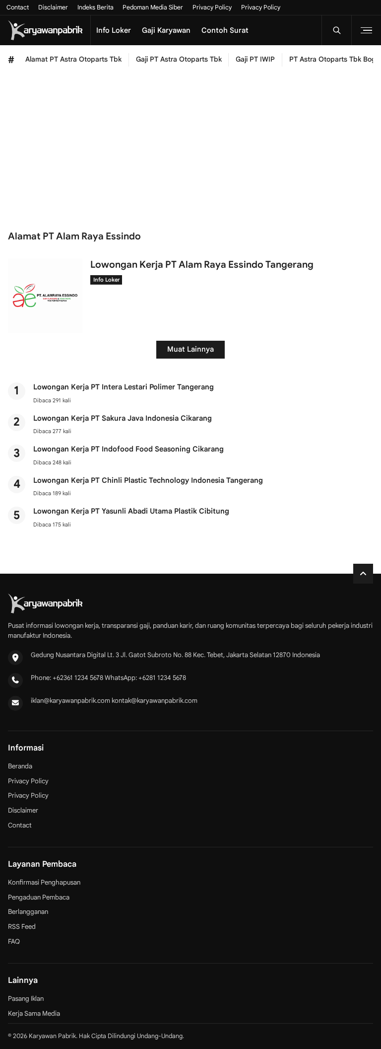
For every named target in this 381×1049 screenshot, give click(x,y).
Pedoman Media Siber (153, 7)
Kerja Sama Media (34, 1013)
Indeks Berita (95, 7)
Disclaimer (53, 7)
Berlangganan (28, 911)
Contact (17, 7)
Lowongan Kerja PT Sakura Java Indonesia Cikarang (122, 418)
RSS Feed (22, 926)
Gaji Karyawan (166, 30)
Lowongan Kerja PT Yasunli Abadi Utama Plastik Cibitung (131, 511)
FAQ (14, 941)
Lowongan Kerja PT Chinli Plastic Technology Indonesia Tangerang (148, 480)
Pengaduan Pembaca (38, 897)
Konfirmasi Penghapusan (44, 882)
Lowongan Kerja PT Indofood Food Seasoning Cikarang (128, 449)
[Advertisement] (190, 148)
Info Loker (113, 30)
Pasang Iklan (26, 998)
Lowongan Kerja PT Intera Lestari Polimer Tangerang (123, 386)
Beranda (20, 766)
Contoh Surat (225, 30)
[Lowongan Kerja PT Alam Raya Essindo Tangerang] (45, 330)
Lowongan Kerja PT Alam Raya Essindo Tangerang (202, 264)
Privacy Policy (212, 7)
